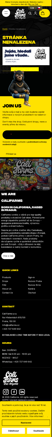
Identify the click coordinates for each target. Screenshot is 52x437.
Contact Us (7, 292)
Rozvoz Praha (35, 281)
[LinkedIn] (22, 392)
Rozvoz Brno (34, 285)
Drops (5, 281)
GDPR (5, 400)
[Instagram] (6, 392)
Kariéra (31, 288)
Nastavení (26, 422)
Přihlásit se (11, 154)
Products (6, 277)
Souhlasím (38, 431)
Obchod (32, 292)
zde (45, 416)
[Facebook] (14, 392)
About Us (6, 288)
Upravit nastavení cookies (22, 400)
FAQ (4, 285)
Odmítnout (13, 431)
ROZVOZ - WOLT (10, 357)
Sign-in (31, 277)
